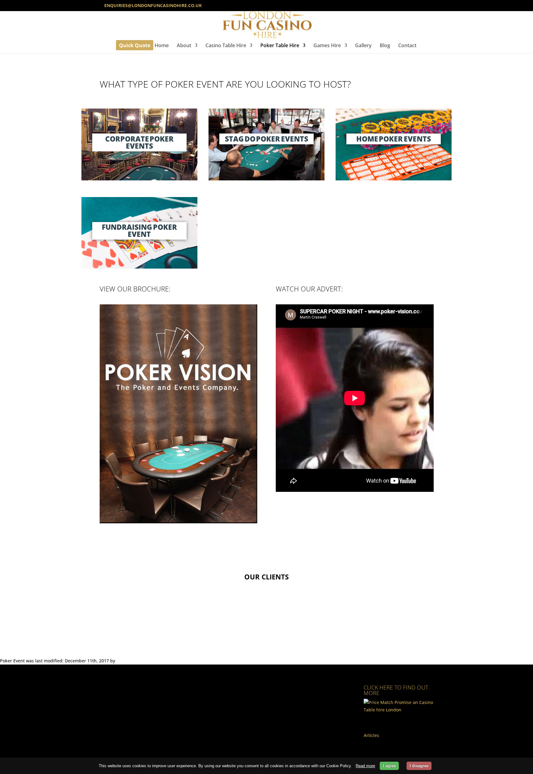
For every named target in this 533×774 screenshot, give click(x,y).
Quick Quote (134, 46)
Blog (385, 46)
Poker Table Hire (279, 46)
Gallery (363, 46)
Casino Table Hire (225, 46)
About (184, 46)
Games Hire (327, 46)
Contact (407, 46)
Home (162, 46)
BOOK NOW (266, 624)
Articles (371, 735)
